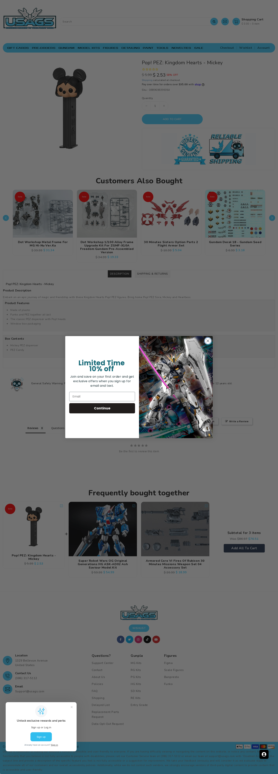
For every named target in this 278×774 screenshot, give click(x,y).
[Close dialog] (208, 341)
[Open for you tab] (264, 754)
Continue (102, 408)
